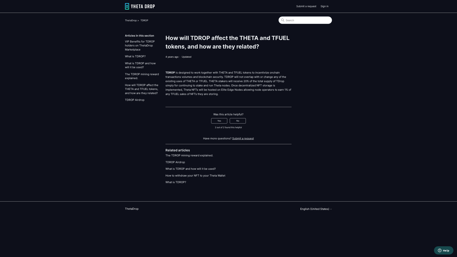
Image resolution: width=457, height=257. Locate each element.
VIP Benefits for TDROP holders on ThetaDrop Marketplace (140, 45)
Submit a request (306, 6)
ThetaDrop (131, 20)
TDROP (144, 20)
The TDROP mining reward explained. (142, 76)
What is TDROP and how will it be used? (140, 65)
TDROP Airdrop (134, 100)
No (237, 120)
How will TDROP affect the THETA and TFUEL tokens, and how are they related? (141, 89)
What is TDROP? (135, 56)
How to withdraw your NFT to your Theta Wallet (195, 175)
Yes (219, 120)
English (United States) (315, 208)
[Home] (140, 6)
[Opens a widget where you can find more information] (443, 250)
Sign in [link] (324, 6)
